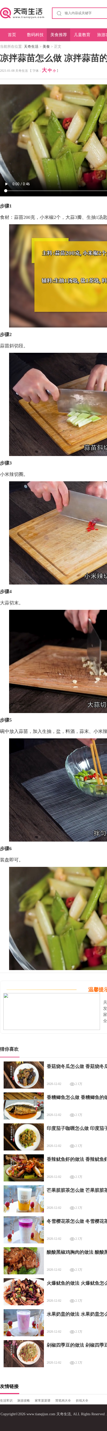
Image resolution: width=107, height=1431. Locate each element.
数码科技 (35, 35)
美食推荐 (58, 35)
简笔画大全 (63, 1400)
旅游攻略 (23, 1400)
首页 (12, 35)
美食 (46, 47)
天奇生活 (31, 47)
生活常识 (6, 1400)
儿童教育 (82, 35)
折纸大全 (82, 1400)
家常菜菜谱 (42, 1400)
